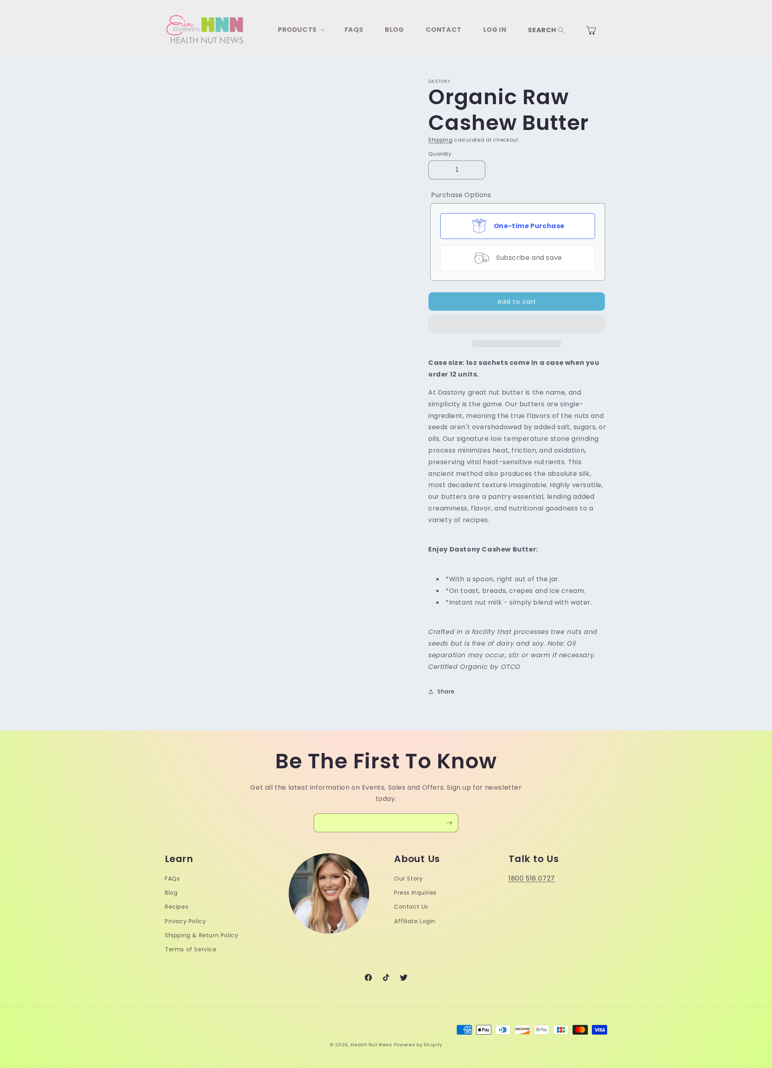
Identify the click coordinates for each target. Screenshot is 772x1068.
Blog (171, 893)
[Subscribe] (449, 822)
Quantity (439, 154)
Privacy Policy (185, 921)
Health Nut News (371, 1044)
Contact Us (411, 907)
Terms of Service (191, 949)
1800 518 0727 (532, 878)
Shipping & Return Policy (201, 935)
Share (446, 691)
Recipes (176, 907)
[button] (516, 324)
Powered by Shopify (418, 1044)
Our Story (408, 879)
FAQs (172, 879)
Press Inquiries (415, 893)
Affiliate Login (414, 921)
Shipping (440, 139)
